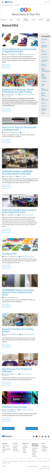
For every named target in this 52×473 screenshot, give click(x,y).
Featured (4, 96)
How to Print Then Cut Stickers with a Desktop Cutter (19, 128)
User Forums (46, 461)
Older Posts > (31, 428)
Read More (6, 66)
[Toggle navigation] (2, 2)
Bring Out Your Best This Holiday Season (18, 330)
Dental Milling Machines (34, 454)
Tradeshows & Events (11, 411)
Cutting (15, 443)
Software (43, 106)
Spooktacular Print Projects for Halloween (17, 370)
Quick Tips (44, 57)
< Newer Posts (8, 428)
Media (4, 451)
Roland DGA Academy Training (44, 76)
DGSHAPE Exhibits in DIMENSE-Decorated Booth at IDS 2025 (17, 172)
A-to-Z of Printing (43, 65)
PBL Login (39, 461)
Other (43, 443)
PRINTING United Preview (14, 407)
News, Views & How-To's (8, 5)
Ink (3, 452)
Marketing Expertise (44, 46)
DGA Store (44, 451)
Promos (44, 449)
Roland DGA (17, 5)
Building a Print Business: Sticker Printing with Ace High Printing (18, 90)
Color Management (45, 89)
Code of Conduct (31, 461)
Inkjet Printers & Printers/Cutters (28, 54)
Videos (43, 113)
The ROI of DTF (9, 253)
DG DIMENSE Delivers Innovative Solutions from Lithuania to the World (18, 292)
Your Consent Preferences (32, 466)
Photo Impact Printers (25, 451)
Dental (19, 176)
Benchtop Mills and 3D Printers (35, 445)
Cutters (23, 132)
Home (2, 5)
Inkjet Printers (5, 446)
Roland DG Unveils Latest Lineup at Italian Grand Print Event (19, 211)
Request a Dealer (6, 462)
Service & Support (44, 109)
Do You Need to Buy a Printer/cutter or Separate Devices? (19, 50)
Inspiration (9, 96)
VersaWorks (45, 447)
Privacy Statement (13, 461)
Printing (4, 443)
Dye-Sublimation (44, 99)
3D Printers (35, 448)
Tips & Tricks (43, 85)
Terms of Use (22, 461)
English (4, 466)
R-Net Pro (4, 461)
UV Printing (43, 50)
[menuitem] (48, 2)
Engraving (44, 54)
